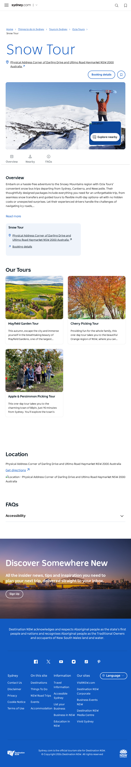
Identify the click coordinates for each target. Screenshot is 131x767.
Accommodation (41, 708)
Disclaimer (14, 689)
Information (62, 675)
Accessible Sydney (60, 695)
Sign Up (14, 594)
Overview (12, 161)
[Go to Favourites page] (125, 5)
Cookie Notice (16, 702)
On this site (39, 675)
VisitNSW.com (86, 682)
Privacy (12, 695)
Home (9, 29)
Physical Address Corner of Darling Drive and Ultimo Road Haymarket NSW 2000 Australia (62, 64)
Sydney (13, 675)
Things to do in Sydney (31, 29)
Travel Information (61, 685)
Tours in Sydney (58, 29)
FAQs (48, 161)
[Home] (21, 5)
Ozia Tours (78, 29)
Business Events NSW (87, 702)
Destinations (39, 682)
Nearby (30, 161)
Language (113, 675)
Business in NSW (64, 715)
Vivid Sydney (85, 721)
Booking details (101, 74)
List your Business (59, 706)
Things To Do (39, 689)
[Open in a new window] (34, 297)
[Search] (117, 6)
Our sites (83, 675)
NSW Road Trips (41, 695)
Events (35, 702)
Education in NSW (62, 723)
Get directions (16, 470)
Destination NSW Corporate (88, 691)
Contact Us (15, 682)
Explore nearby (107, 137)
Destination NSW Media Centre (88, 712)
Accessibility (16, 516)
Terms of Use (16, 708)
